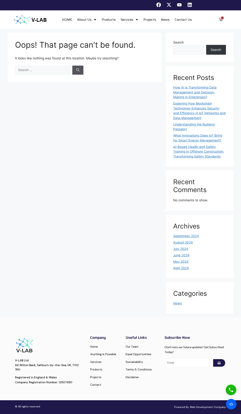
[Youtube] (179, 4)
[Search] (77, 70)
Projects (149, 19)
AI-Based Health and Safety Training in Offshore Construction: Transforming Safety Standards (198, 151)
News (165, 19)
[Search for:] (43, 70)
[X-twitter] (169, 4)
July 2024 (180, 249)
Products (109, 19)
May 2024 (180, 262)
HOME (67, 19)
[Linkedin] (189, 4)
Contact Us (183, 19)
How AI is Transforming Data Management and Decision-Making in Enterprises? (195, 92)
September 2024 (186, 236)
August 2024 (183, 242)
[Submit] (219, 363)
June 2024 (181, 255)
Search (178, 42)
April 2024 (181, 268)
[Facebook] (158, 4)
